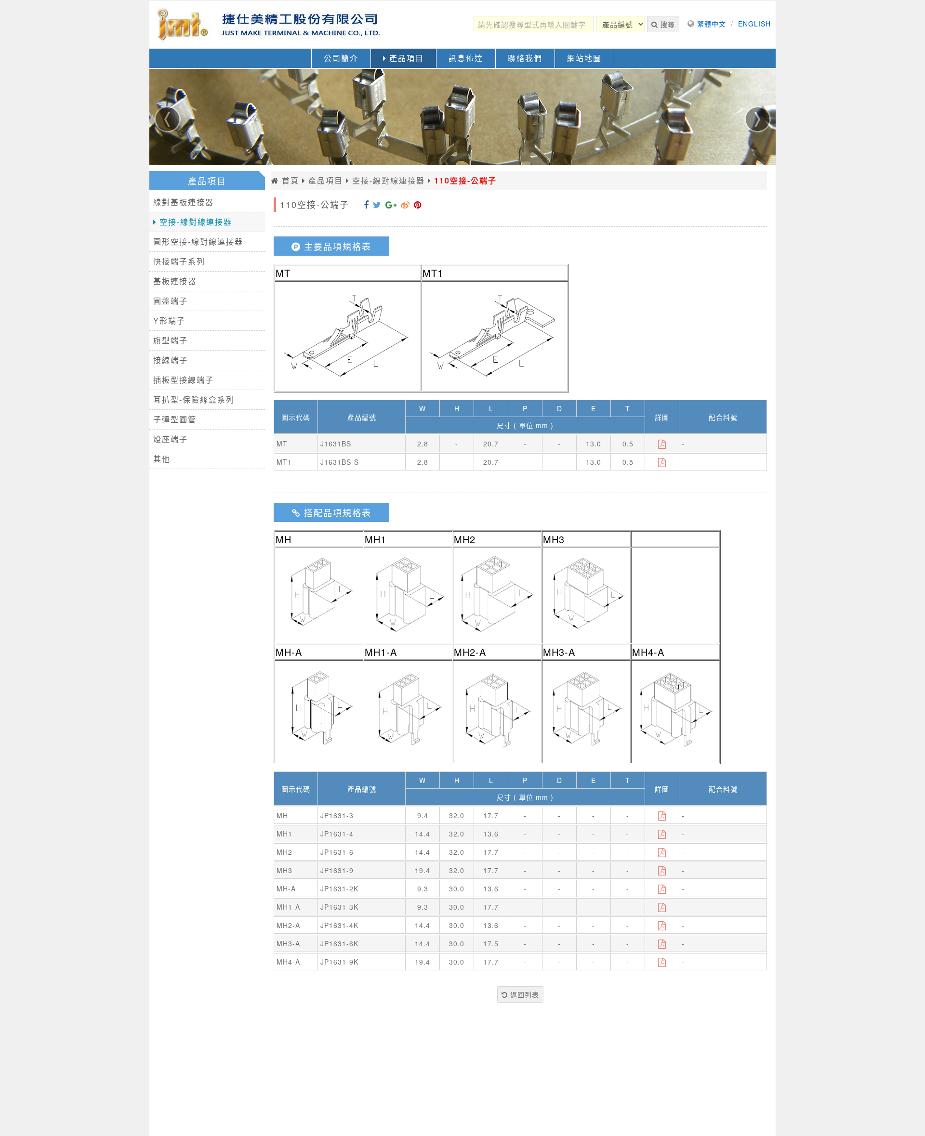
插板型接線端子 (183, 379)
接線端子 (170, 360)
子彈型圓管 (175, 419)
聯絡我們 (525, 58)
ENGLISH (754, 23)
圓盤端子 (170, 300)
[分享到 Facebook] (366, 204)
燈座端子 (170, 438)
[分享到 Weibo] (405, 204)
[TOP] (908, 1117)
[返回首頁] (269, 24)
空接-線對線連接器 (194, 221)
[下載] (662, 443)
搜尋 (666, 24)
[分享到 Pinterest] (418, 204)
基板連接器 (175, 281)
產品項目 (405, 58)
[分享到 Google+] (391, 204)
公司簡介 (341, 58)
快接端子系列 (179, 261)
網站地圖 (584, 58)
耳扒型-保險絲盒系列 (194, 399)
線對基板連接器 (183, 202)
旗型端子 (170, 340)
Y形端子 (169, 320)
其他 (162, 458)
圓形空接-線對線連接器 (198, 241)
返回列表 (523, 994)
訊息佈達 (466, 58)
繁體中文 (711, 23)
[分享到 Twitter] (377, 204)
